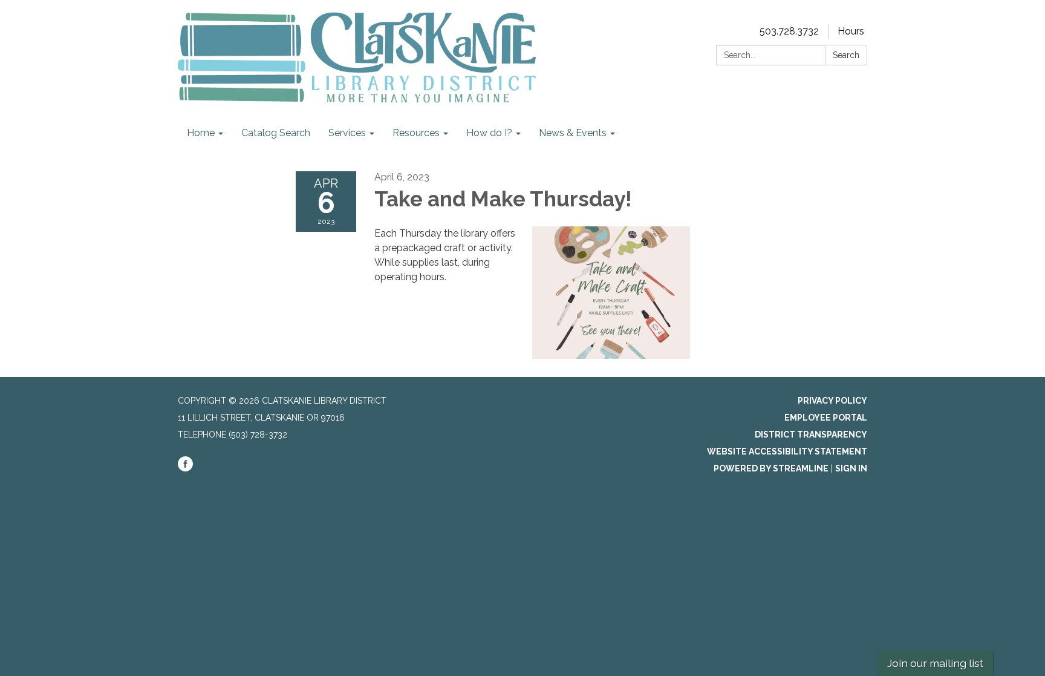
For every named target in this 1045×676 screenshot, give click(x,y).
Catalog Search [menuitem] (275, 133)
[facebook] (185, 468)
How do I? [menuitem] (489, 133)
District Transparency (811, 434)
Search (846, 55)
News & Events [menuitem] (573, 133)
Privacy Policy (832, 400)
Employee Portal (825, 417)
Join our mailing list (935, 663)
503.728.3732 (789, 31)
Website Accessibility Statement (787, 451)
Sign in (851, 468)
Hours (851, 31)
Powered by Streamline (771, 468)
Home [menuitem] (201, 133)
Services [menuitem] (347, 133)
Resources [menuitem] (416, 133)
